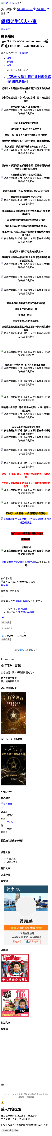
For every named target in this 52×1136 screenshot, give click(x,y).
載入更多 (5, 623)
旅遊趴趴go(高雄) (26, 612)
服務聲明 (30, 1097)
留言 (25, 601)
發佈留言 (5, 639)
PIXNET (13, 1094)
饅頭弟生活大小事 (19, 21)
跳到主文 (5, 29)
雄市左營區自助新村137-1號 (19, 562)
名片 (9, 65)
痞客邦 (19, 601)
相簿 (9, 58)
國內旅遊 (22, 609)
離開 (16, 1130)
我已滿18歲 (6, 1130)
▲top (3, 617)
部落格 (10, 62)
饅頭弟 (4, 585)
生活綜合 (23, 53)
